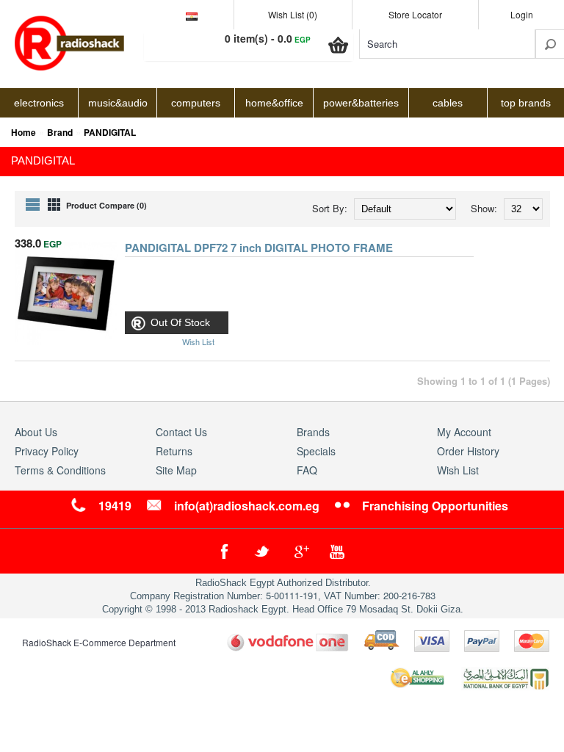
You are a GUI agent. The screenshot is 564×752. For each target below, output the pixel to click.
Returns (174, 451)
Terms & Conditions (60, 470)
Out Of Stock (180, 322)
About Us (36, 431)
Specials (316, 451)
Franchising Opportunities (435, 505)
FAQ (307, 470)
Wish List (458, 470)
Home (23, 132)
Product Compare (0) (106, 205)
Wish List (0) (292, 14)
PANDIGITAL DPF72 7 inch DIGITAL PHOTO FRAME (259, 249)
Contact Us (181, 431)
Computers (195, 103)
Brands (313, 431)
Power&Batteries (361, 103)
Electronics (39, 103)
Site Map (176, 470)
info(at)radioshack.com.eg (246, 505)
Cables (448, 103)
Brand (60, 132)
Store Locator (415, 14)
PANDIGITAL (110, 132)
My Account (464, 431)
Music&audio (118, 103)
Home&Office (274, 103)
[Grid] (54, 204)
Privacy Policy (47, 451)
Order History (468, 451)
